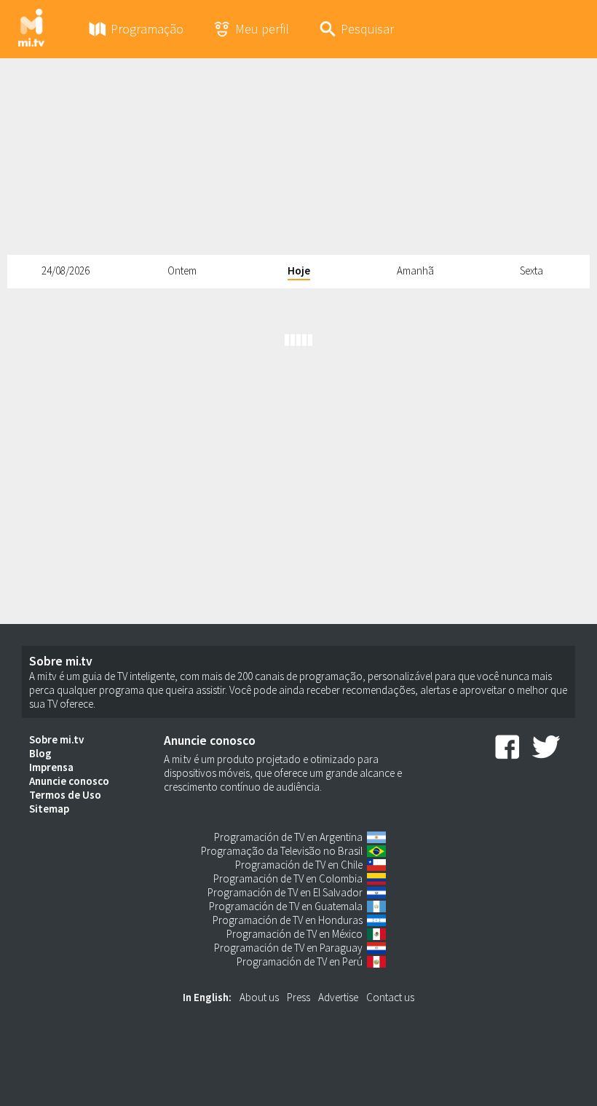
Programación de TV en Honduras (288, 920)
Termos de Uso (65, 795)
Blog (40, 753)
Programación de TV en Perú (300, 961)
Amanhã (415, 270)
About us (259, 997)
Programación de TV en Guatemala (286, 906)
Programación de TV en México (294, 934)
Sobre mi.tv (56, 739)
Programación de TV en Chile (299, 865)
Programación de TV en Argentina (288, 837)
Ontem (182, 270)
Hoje (299, 270)
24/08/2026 (65, 270)
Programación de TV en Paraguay (288, 948)
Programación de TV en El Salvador (285, 892)
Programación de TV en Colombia (288, 878)
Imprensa (51, 767)
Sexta (531, 270)
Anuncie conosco (69, 781)
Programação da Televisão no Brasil (282, 851)
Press (298, 997)
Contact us (390, 997)
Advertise (338, 997)
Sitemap (49, 808)
